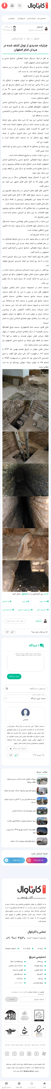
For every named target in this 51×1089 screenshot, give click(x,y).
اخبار (46, 593)
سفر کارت (20, 978)
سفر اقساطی (18, 974)
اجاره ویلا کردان (7, 610)
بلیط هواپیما (38, 965)
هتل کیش (27, 1045)
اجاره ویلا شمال (41, 610)
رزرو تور (40, 978)
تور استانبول (5, 601)
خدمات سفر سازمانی (16, 965)
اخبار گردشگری (17, 38)
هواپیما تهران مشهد (17, 1045)
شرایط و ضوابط (29, 1071)
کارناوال (36, 38)
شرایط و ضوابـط (10, 948)
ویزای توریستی (38, 983)
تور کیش (24, 601)
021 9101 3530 (15, 938)
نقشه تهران (43, 601)
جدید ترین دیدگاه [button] (38, 698)
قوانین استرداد (18, 970)
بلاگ (28, 38)
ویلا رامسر (42, 1045)
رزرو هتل (40, 961)
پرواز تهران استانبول (24, 610)
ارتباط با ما (26, 948)
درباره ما (40, 948)
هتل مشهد (35, 1045)
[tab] (42, 18)
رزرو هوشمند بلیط (16, 961)
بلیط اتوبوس (38, 970)
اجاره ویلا (40, 974)
